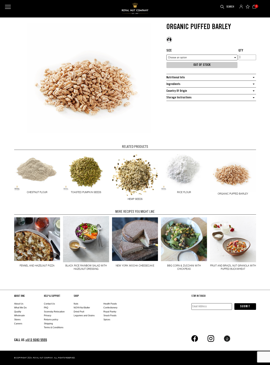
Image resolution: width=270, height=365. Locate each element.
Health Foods (110, 303)
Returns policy (51, 319)
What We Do (20, 307)
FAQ (46, 307)
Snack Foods (109, 315)
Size (169, 50)
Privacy (47, 315)
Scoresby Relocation (54, 311)
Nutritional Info (175, 77)
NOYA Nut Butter (82, 307)
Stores (17, 319)
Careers (18, 323)
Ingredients (173, 84)
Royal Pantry (109, 311)
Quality (17, 311)
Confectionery (110, 307)
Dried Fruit (79, 311)
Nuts (76, 303)
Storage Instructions (179, 97)
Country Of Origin (176, 91)
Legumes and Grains (84, 315)
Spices (106, 319)
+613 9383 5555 (36, 340)
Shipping (48, 323)
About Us (18, 303)
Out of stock (201, 64)
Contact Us (49, 303)
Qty (240, 50)
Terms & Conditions (53, 327)
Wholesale (19, 315)
